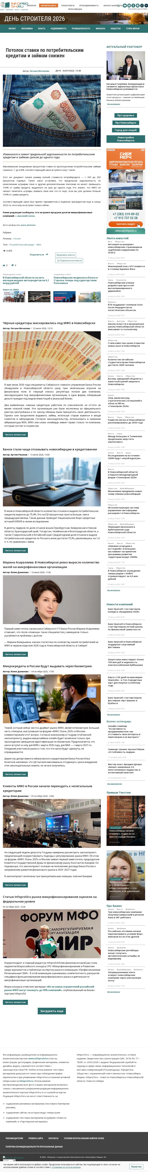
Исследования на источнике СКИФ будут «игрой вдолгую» (124, 457)
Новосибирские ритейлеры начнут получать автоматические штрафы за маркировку (124, 954)
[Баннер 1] (14, 296)
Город (119, 417)
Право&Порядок (127, 488)
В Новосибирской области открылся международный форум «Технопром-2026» (123, 474)
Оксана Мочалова (39, 71)
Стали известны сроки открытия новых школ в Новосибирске (126, 344)
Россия (16, 238)
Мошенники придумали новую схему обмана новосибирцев (125, 492)
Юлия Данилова (19, 572)
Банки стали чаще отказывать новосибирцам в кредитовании (50, 449)
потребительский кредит (22, 244)
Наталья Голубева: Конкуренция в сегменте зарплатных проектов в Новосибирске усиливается (125, 86)
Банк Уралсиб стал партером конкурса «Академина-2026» (124, 610)
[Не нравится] (13, 265)
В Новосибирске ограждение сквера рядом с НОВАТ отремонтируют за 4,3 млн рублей (124, 574)
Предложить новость (66, 255)
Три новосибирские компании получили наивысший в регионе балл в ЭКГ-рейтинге (126, 914)
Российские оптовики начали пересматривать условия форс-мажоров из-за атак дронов (125, 934)
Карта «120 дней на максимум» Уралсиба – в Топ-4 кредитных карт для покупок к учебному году (125, 681)
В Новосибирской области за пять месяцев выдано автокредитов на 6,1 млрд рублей (26, 280)
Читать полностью (15, 434)
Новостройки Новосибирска (125, 139)
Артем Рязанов (19, 454)
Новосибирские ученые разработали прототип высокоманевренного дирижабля (121, 286)
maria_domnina (28, 225)
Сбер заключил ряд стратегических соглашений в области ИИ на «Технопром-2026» (125, 402)
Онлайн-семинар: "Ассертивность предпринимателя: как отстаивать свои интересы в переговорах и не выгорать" (124, 731)
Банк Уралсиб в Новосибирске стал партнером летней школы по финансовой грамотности (125, 626)
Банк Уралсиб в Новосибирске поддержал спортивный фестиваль (125, 644)
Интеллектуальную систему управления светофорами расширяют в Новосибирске (124, 510)
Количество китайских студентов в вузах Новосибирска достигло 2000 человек (126, 362)
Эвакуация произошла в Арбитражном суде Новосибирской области (122, 529)
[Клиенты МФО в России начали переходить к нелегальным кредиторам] (52, 823)
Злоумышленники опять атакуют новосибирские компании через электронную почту (124, 976)
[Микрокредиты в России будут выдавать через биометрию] (52, 698)
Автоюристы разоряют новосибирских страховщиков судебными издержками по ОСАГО (125, 248)
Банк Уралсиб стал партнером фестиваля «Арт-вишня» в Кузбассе (124, 700)
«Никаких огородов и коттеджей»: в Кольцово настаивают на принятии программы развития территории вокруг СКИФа (122, 551)
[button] (118, 5)
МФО (38, 244)
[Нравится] (4, 265)
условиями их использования (66, 1167)
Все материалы (113, 104)
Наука (110, 280)
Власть (111, 263)
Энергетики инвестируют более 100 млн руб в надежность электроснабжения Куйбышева (126, 662)
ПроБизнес (130, 909)
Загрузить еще (51, 1011)
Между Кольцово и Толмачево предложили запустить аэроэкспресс (125, 439)
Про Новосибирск (125, 122)
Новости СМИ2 (11, 289)
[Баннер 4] (89, 296)
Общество (119, 241)
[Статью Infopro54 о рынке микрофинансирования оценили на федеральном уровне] (52, 933)
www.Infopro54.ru (38, 1058)
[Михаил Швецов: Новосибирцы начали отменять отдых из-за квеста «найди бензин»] (126, 821)
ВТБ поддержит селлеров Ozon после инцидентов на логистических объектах (125, 307)
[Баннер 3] (64, 296)
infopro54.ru (26, 1080)
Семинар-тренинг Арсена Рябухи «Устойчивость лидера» (126, 750)
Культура (121, 321)
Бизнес (111, 376)
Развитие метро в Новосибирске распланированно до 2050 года (126, 421)
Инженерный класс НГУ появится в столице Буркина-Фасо (126, 267)
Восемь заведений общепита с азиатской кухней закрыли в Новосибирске (125, 381)
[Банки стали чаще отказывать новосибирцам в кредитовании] (52, 482)
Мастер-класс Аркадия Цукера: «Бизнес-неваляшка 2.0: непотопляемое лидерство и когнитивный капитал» (125, 768)
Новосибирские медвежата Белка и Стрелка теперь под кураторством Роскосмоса (76, 280)
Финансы (112, 302)
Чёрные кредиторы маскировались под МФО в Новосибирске (49, 323)
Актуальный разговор (124, 47)
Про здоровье (125, 115)
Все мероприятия (114, 784)
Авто (110, 241)
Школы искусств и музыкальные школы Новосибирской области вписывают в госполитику (126, 326)
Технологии (121, 280)
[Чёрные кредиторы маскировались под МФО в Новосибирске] (52, 355)
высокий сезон (26, 215)
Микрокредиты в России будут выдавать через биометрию (47, 666)
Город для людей (126, 130)
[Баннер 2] (39, 296)
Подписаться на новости (71, 260)
